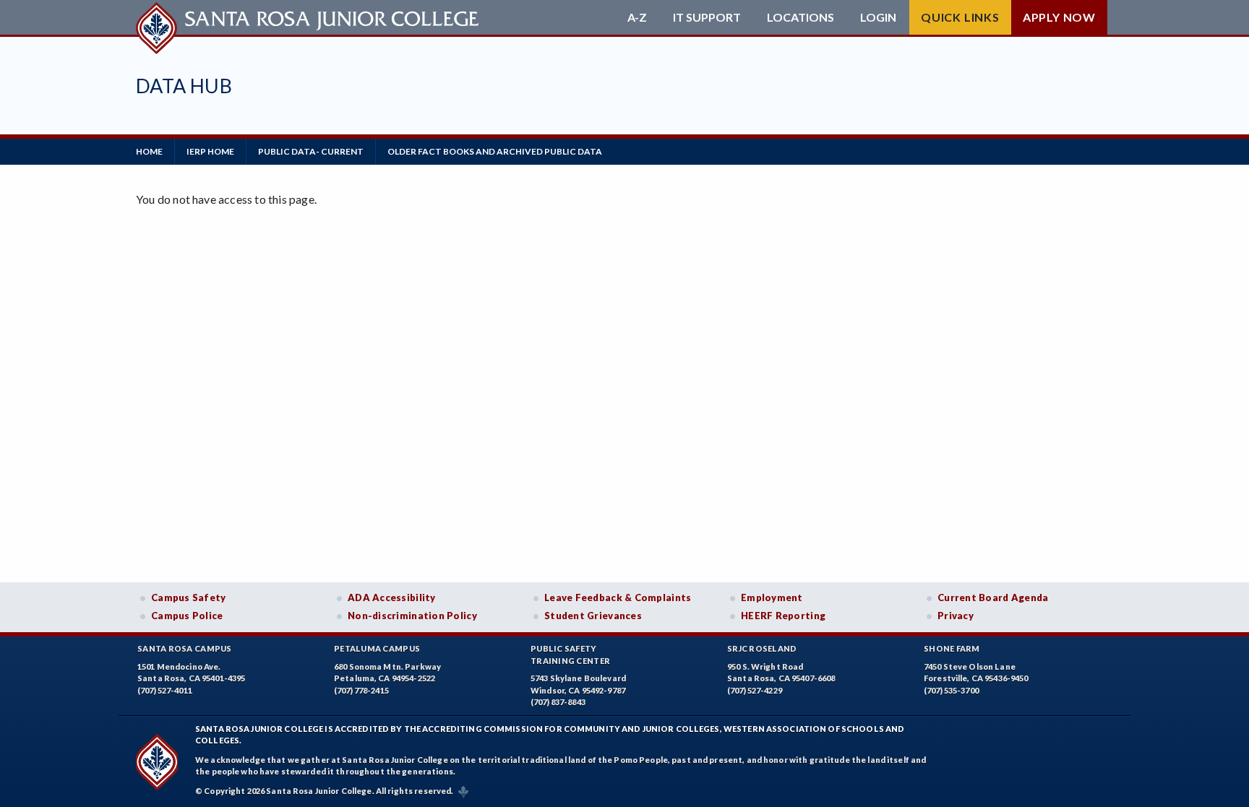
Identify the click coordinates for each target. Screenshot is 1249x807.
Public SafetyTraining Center (570, 654)
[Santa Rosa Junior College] (309, 17)
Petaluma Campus (377, 648)
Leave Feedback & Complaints (617, 597)
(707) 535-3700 (951, 690)
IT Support (707, 17)
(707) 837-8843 (558, 702)
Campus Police (187, 615)
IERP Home (210, 151)
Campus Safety (188, 597)
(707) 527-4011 (164, 690)
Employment (772, 597)
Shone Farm (952, 648)
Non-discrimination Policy (412, 615)
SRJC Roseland (762, 648)
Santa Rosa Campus (184, 648)
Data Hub (184, 86)
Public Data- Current (311, 151)
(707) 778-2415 (361, 690)
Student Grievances (593, 615)
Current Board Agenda (993, 597)
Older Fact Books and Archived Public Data (494, 151)
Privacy (955, 615)
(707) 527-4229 (754, 690)
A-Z (637, 17)
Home (149, 151)
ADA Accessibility (392, 597)
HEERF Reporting (783, 615)
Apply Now (1059, 17)
